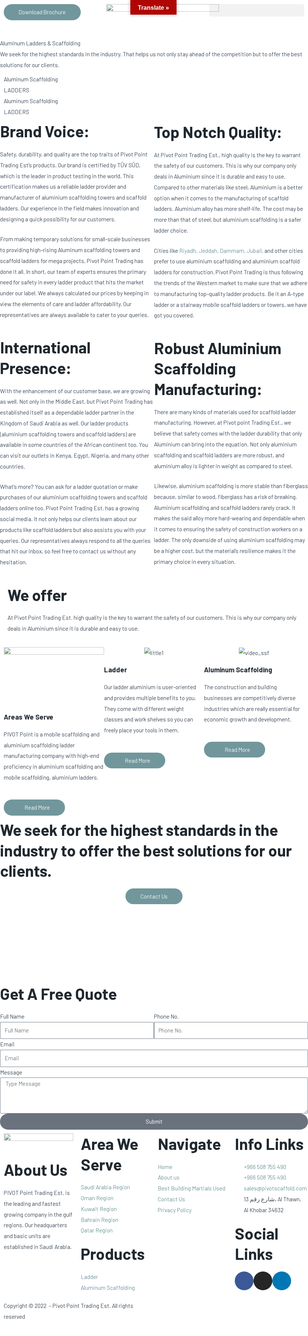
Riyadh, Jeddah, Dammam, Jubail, (221, 250)
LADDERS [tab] (16, 89)
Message (11, 1072)
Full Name (12, 1016)
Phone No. (166, 1016)
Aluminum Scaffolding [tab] (31, 79)
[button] (256, 10)
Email (7, 1043)
